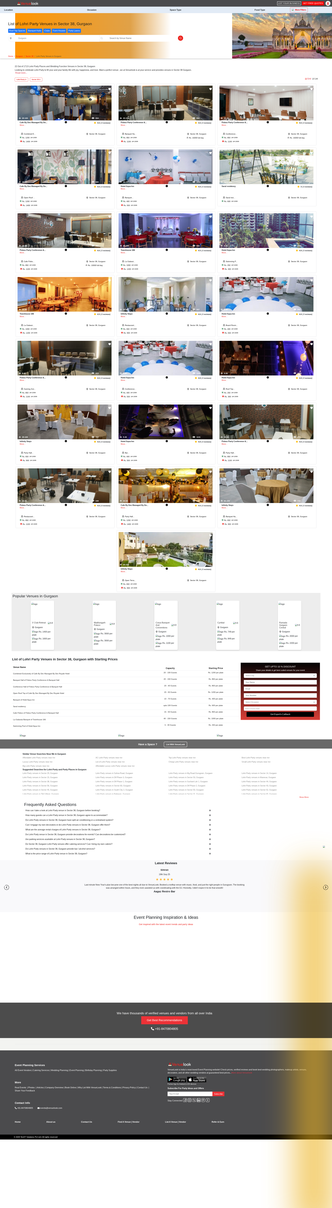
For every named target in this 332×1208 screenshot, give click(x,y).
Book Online (70, 1087)
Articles (40, 1087)
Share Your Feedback (25, 1091)
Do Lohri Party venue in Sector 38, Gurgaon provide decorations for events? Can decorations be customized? (75, 834)
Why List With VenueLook (89, 1087)
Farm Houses (59, 31)
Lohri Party (20, 79)
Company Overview (54, 1087)
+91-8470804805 (166, 1029)
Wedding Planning (59, 1070)
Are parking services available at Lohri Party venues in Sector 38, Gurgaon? (60, 839)
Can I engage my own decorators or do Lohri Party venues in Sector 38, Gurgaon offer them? (67, 825)
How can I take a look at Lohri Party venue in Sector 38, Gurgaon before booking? (62, 810)
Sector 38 (35, 79)
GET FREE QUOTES (313, 3)
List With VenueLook (175, 744)
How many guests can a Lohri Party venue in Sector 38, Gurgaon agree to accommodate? (66, 815)
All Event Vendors (23, 1070)
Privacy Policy (129, 1087)
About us (50, 1122)
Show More (304, 797)
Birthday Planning (93, 1070)
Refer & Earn (218, 1122)
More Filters (300, 10)
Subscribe (218, 1094)
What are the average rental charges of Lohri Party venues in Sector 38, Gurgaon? (63, 830)
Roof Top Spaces (17, 31)
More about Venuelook (241, 1073)
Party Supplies (110, 1070)
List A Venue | (171, 1122)
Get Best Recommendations (164, 1020)
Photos (31, 1087)
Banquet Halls (34, 31)
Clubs (47, 31)
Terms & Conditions (112, 1087)
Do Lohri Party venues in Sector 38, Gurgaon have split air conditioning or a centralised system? (69, 820)
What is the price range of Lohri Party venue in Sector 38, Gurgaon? (56, 854)
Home (18, 1122)
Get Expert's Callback (280, 714)
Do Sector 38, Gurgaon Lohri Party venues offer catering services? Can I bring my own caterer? (68, 844)
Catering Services (41, 1070)
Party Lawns (74, 31)
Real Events (21, 1087)
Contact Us (142, 1087)
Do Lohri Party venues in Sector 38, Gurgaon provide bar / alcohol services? (60, 849)
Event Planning (77, 1070)
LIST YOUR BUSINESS (289, 3)
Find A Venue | (125, 1122)
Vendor (135, 1122)
